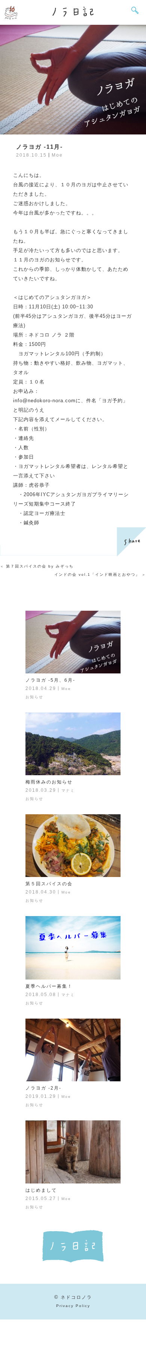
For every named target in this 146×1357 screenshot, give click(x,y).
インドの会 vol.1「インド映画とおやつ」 (97, 574)
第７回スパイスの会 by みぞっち (40, 566)
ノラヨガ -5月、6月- (50, 680)
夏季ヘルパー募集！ (49, 986)
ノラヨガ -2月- (43, 1088)
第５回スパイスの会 (49, 883)
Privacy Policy (73, 1306)
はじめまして (41, 1190)
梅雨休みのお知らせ (49, 782)
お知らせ (34, 697)
